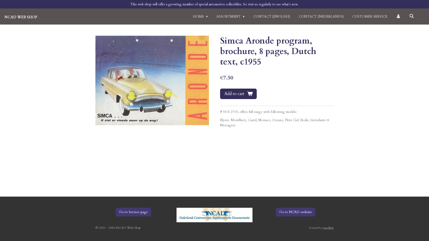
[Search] (412, 16)
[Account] (398, 16)
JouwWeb (328, 228)
